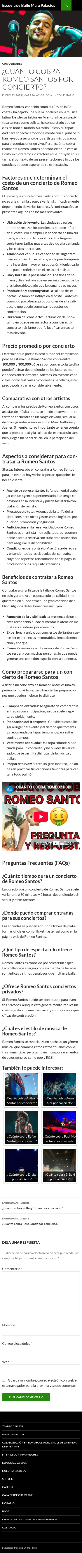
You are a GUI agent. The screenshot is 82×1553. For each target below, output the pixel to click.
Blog (5, 1511)
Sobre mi (8, 1479)
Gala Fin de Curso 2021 (18, 1495)
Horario (8, 1503)
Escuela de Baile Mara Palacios (28, 5)
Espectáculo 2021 (14, 1462)
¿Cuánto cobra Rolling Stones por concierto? (32, 1205)
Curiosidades (12, 63)
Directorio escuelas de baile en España (29, 1519)
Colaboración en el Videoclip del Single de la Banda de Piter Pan (39, 1444)
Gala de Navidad (13, 1434)
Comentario (12, 1269)
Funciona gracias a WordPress (19, 1547)
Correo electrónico (17, 1343)
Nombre (9, 1325)
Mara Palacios (34, 95)
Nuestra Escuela (14, 1470)
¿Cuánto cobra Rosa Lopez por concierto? (30, 1221)
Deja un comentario (60, 95)
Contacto (9, 1527)
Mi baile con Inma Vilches (20, 1454)
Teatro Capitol (12, 1426)
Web (5, 1362)
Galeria (7, 1487)
